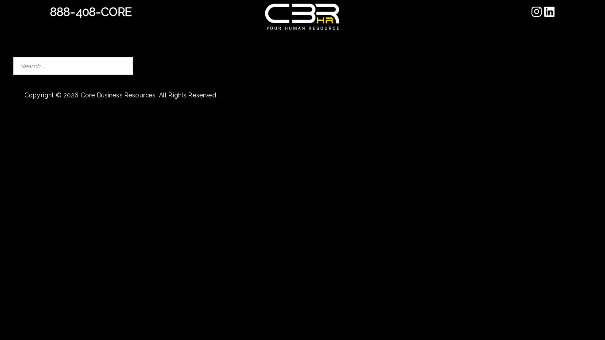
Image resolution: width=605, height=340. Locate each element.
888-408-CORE (91, 12)
